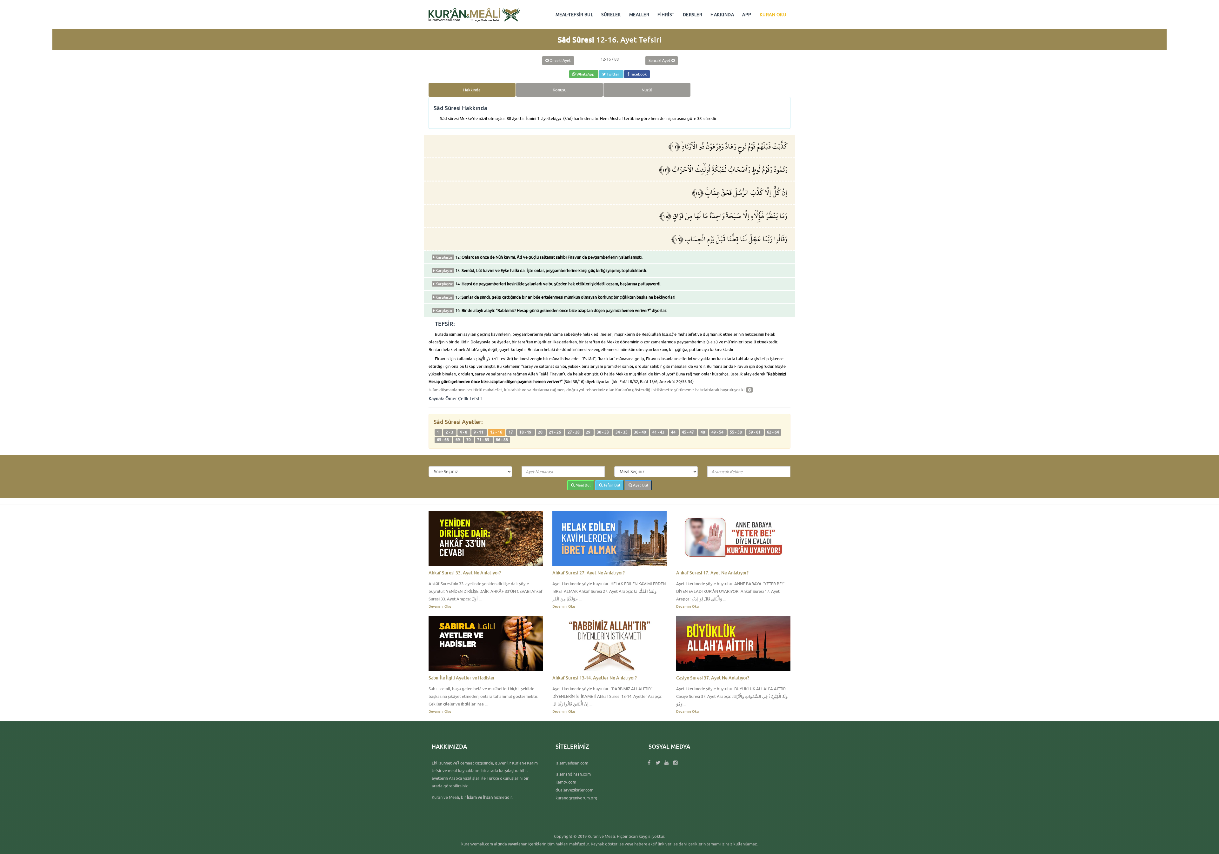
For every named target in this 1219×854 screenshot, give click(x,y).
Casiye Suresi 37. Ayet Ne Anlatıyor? (712, 677)
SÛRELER (611, 14)
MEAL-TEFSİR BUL (574, 14)
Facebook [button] (638, 74)
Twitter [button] (613, 74)
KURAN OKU (773, 14)
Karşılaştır (444, 257)
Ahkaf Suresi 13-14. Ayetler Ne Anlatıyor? (594, 677)
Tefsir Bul (611, 485)
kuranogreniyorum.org (576, 797)
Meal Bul (582, 485)
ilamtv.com (566, 781)
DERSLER (693, 14)
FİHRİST (666, 14)
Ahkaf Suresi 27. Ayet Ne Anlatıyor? (588, 572)
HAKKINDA (722, 14)
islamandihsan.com (573, 774)
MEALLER (639, 14)
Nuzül (647, 89)
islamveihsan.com (572, 762)
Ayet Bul (640, 485)
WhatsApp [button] (585, 74)
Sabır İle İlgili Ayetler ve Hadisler (462, 677)
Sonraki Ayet (660, 60)
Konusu (559, 89)
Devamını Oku (440, 606)
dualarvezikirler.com (574, 789)
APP (746, 14)
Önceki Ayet (560, 60)
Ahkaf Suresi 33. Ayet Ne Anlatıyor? (465, 572)
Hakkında (472, 89)
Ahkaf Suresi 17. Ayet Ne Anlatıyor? (712, 572)
